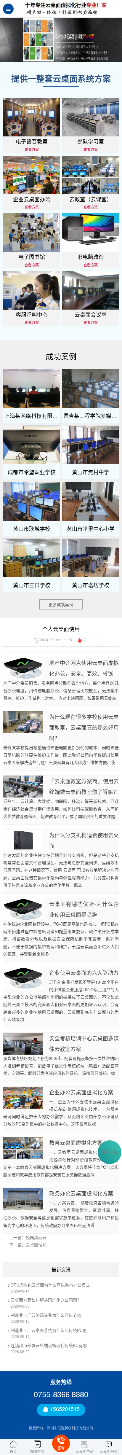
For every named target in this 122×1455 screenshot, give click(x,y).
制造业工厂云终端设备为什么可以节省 (46, 1315)
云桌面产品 (85, 1451)
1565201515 (64, 1409)
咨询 (61, 1447)
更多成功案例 (61, 604)
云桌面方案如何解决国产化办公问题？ (46, 1300)
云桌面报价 (109, 1451)
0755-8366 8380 (61, 1393)
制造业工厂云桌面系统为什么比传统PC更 (49, 1330)
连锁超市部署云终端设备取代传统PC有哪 (49, 1345)
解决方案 (37, 1451)
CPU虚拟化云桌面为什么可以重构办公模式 (50, 1285)
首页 (13, 1451)
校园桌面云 (36, 1237)
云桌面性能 (36, 1245)
